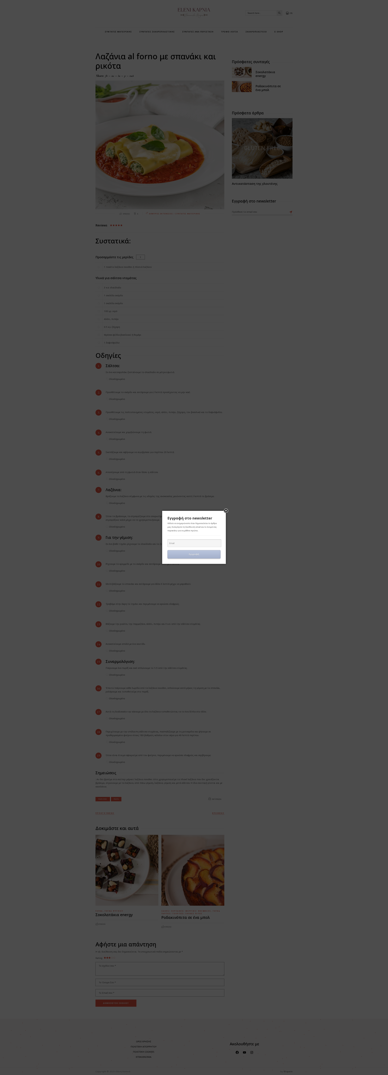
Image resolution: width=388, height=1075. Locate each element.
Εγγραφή (194, 554)
